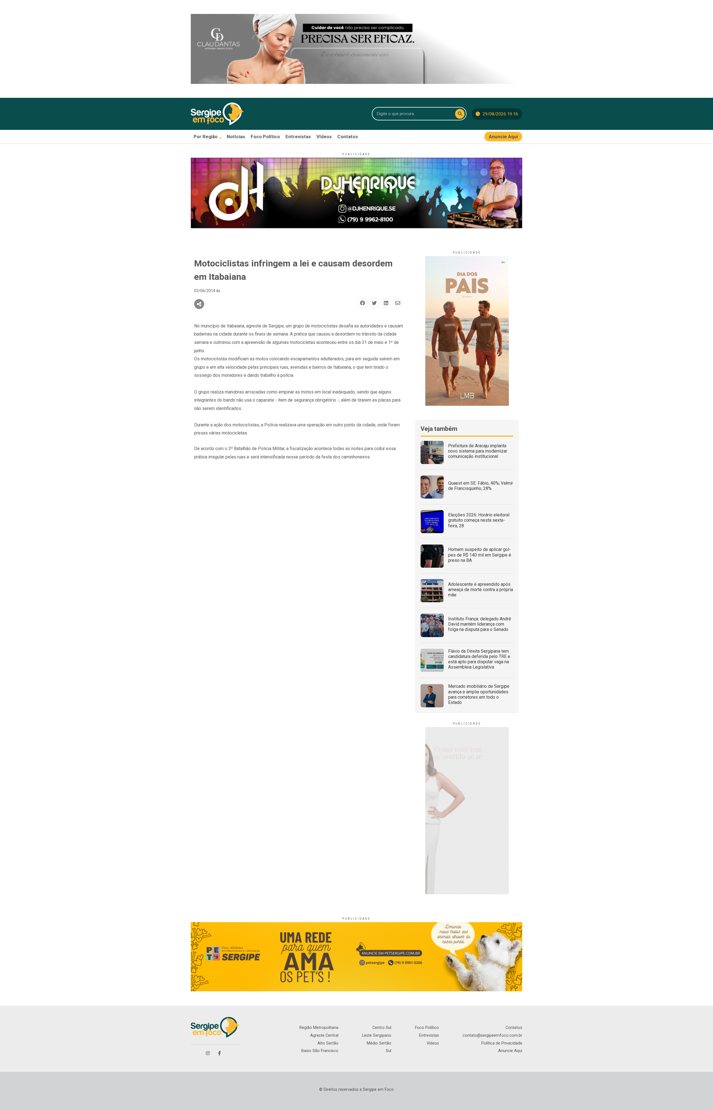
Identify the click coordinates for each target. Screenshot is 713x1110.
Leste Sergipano (376, 1035)
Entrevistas (429, 1035)
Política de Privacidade (501, 1043)
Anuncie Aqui (510, 1050)
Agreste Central (324, 1035)
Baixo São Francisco (319, 1050)
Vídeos (433, 1043)
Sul (388, 1050)
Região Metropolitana (318, 1027)
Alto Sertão (328, 1043)
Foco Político (427, 1027)
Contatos (514, 1027)
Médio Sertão (379, 1043)
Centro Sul (381, 1027)
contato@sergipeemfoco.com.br (492, 1035)
